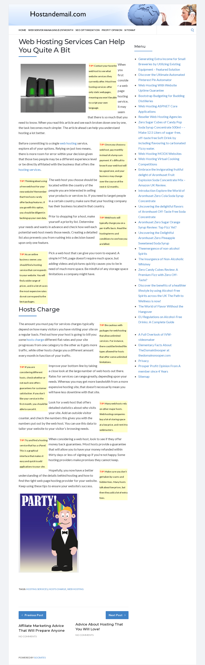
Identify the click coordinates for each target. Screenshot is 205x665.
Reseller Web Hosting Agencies (160, 117)
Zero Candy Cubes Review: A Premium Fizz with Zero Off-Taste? (158, 275)
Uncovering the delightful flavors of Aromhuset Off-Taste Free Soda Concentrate (162, 211)
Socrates (40, 657)
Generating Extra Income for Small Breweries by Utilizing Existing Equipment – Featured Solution (161, 64)
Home (22, 30)
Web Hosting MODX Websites (160, 153)
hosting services (30, 169)
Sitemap (129, 30)
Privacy (143, 361)
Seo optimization (87, 30)
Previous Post (34, 615)
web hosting (68, 143)
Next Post (116, 615)
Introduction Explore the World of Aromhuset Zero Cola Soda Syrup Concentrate (161, 196)
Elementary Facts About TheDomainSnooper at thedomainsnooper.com (155, 350)
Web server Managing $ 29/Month (50, 30)
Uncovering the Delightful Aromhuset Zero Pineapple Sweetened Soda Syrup (156, 238)
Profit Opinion (112, 30)
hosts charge (35, 339)
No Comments (28, 636)
